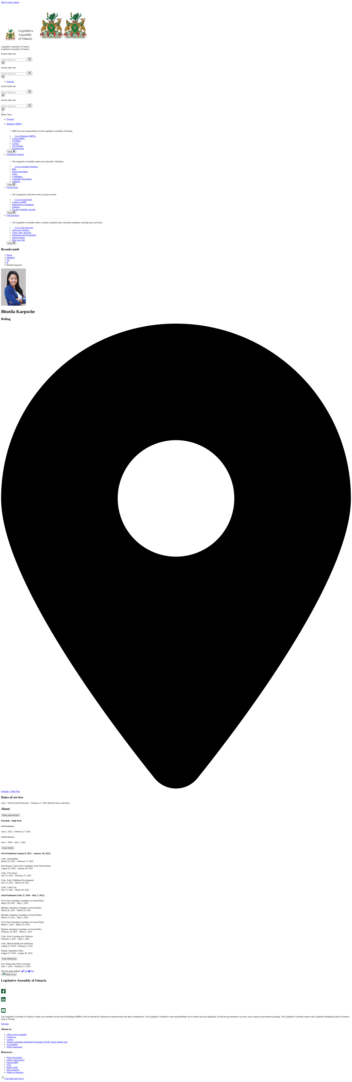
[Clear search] (29, 59)
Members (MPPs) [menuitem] (14, 124)
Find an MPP (12, 1062)
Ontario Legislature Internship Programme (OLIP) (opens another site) (37, 1042)
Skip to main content (10, 2)
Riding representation (10, 815)
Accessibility (12, 1044)
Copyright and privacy (14, 1078)
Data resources (13, 1070)
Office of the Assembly (17, 1034)
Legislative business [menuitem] (15, 154)
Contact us (11, 1037)
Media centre (12, 1067)
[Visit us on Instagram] (2, 987)
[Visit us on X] (2, 996)
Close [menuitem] (10, 152)
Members (11, 257)
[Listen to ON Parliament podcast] (2, 1004)
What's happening (14, 1047)
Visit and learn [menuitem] (13, 215)
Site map (5, 1024)
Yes (26, 971)
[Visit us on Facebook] (3, 993)
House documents (14, 1057)
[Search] (3, 62)
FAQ (9, 1065)
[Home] (44, 44)
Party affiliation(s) (9, 959)
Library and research (15, 1060)
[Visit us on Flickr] (2, 1007)
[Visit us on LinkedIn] (3, 1001)
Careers (10, 1039)
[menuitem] (24, 136)
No (32, 971)
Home (9, 255)
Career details (7, 848)
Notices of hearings (15, 1072)
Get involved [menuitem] (12, 187)
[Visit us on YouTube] (3, 1012)
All (8, 260)
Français (10, 81)
